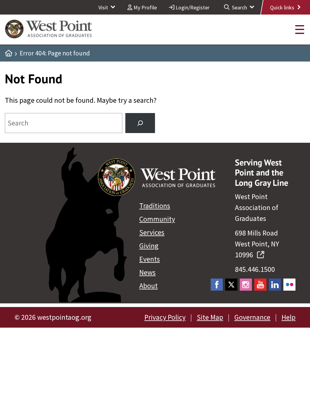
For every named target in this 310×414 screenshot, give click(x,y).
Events (149, 259)
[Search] (140, 123)
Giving (149, 245)
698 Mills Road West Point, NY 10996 (257, 243)
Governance (252, 317)
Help (288, 317)
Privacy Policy (165, 317)
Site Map (210, 317)
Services (151, 232)
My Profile (144, 7)
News (147, 272)
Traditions (154, 205)
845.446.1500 (255, 269)
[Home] (8, 53)
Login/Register (191, 7)
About (148, 285)
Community (157, 219)
